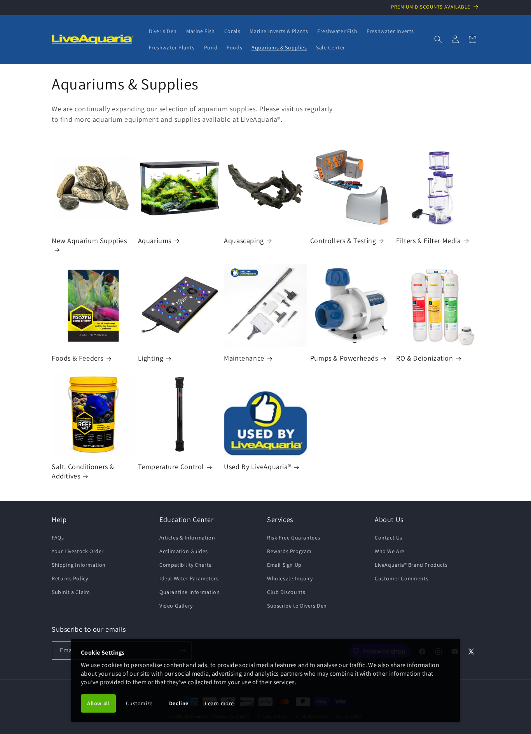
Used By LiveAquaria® (257, 466)
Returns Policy (70, 578)
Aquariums (154, 240)
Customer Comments (401, 578)
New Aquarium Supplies (89, 240)
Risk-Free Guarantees (293, 537)
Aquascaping (244, 240)
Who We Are (390, 551)
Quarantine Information (189, 592)
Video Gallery (176, 605)
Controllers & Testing (343, 240)
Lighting (151, 358)
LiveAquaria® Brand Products (411, 564)
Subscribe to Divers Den (297, 605)
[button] (438, 39)
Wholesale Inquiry (290, 578)
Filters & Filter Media (428, 240)
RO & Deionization (424, 358)
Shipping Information (79, 564)
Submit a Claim (71, 592)
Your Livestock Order (78, 551)
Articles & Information (187, 537)
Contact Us (388, 537)
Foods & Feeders (77, 358)
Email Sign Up (284, 564)
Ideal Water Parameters (188, 578)
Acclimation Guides (183, 551)
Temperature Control (171, 466)
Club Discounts (286, 592)
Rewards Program (289, 551)
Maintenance (244, 358)
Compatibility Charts (185, 564)
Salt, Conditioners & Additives (83, 471)
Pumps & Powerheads (344, 358)
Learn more (219, 703)
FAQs (58, 537)
